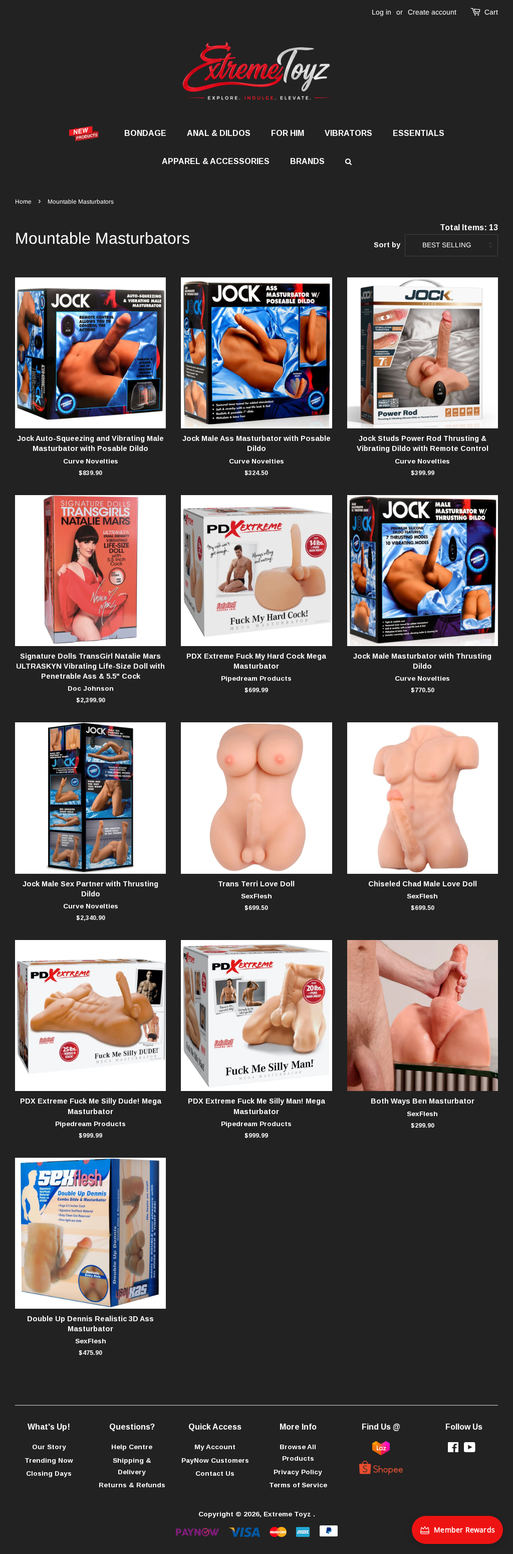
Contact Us (214, 1473)
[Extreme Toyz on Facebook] (453, 1449)
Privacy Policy (298, 1472)
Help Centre (131, 1447)
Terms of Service (298, 1485)
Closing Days (49, 1473)
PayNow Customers (215, 1460)
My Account (214, 1447)
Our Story (49, 1447)
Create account (432, 12)
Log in (381, 12)
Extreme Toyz (288, 1514)
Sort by (387, 245)
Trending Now (49, 1460)
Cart (491, 12)
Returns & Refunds (132, 1485)
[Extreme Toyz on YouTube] (469, 1449)
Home (23, 201)
